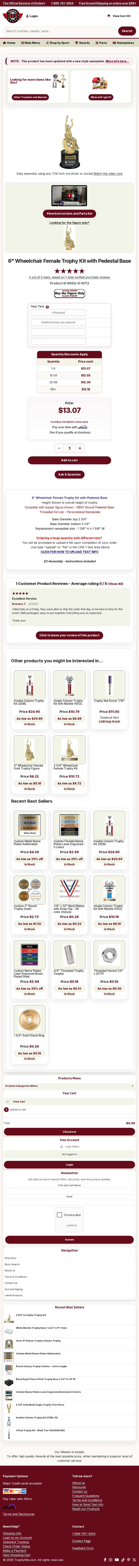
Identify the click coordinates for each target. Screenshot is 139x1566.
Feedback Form (83, 1548)
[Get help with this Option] (47, 307)
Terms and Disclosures (18, 1514)
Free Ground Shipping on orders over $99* (107, 3)
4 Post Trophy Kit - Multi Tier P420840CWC (40, 1430)
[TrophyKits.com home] (13, 16)
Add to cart (69, 460)
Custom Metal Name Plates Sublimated (38, 1353)
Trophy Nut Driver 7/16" (109, 700)
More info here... (117, 61)
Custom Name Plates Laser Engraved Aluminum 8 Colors (48, 1392)
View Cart (19, 1101)
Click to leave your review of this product (69, 635)
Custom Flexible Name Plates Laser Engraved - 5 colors (69, 844)
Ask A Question (69, 474)
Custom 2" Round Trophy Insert (25, 908)
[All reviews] (69, 273)
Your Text (37, 306)
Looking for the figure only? (69, 222)
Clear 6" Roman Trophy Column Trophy (38, 1340)
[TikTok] (123, 1560)
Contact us (79, 1491)
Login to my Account (17, 1537)
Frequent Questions (85, 1496)
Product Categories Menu (21, 1085)
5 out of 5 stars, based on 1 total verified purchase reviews (69, 277)
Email (69, 1196)
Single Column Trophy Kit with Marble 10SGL (108, 908)
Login (69, 1164)
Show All (115, 584)
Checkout (69, 1131)
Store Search (12, 1264)
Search (127, 31)
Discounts (79, 1487)
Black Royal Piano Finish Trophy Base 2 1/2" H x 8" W (45, 1379)
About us (78, 1483)
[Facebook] (105, 1560)
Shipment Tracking (16, 1542)
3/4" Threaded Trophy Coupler (69, 972)
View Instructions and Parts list (69, 213)
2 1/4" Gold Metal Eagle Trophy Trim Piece (40, 1404)
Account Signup (14, 1289)
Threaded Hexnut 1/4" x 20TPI (108, 972)
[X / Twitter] (134, 1560)
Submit (69, 1239)
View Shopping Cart (16, 1555)
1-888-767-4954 (62, 3)
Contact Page (81, 1541)
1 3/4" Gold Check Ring (29, 1035)
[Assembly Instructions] (69, 196)
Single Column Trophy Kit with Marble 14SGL (68, 702)
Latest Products (13, 1295)
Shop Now (10, 1258)
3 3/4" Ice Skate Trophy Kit (31, 1315)
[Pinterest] (128, 1560)
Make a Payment (14, 1550)
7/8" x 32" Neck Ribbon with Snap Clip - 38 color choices (69, 909)
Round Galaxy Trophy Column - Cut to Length (41, 1366)
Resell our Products (86, 1509)
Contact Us (11, 1282)
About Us (10, 1270)
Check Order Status (16, 1546)
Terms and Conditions (87, 1500)
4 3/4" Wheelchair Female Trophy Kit (66, 767)
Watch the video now (108, 173)
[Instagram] (110, 1560)
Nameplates (125, 43)
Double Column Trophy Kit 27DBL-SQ (37, 1417)
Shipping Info (12, 1533)
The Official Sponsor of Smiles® (24, 3)
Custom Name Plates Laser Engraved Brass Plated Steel (28, 973)
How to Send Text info (87, 1504)
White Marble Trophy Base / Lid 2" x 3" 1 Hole (41, 1328)
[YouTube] (117, 1560)
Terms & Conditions (16, 1276)
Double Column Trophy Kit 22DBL (29, 702)
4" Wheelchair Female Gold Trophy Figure (28, 767)
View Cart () (121, 16)
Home (11, 43)
